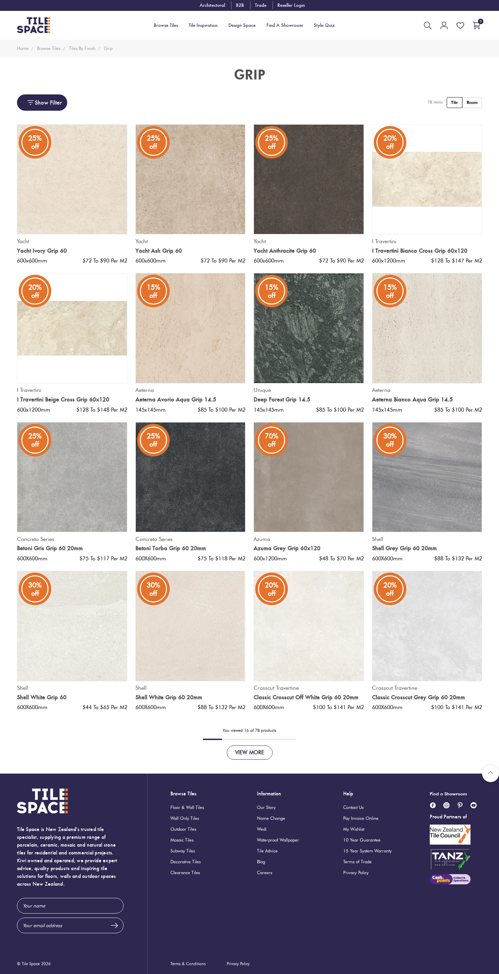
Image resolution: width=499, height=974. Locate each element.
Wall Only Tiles (184, 818)
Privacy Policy (356, 872)
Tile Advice (267, 850)
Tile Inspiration (203, 25)
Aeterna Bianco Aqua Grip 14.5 (412, 399)
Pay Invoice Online (360, 818)
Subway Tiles (182, 850)
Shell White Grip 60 (42, 697)
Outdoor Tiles (183, 829)
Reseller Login (291, 5)
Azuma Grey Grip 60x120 (287, 548)
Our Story (266, 807)
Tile (454, 102)
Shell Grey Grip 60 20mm (404, 548)
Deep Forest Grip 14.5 (282, 399)
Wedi (261, 829)
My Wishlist (353, 829)
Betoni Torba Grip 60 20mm (170, 548)
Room (472, 102)
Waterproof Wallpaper (278, 840)
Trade (260, 5)
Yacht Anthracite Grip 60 (285, 250)
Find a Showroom (448, 793)
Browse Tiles (183, 793)
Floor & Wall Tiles (187, 807)
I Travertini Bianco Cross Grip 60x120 (419, 250)
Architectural (212, 5)
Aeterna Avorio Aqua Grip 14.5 (175, 399)
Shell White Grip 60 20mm (168, 697)
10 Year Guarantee (362, 840)
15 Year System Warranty (367, 850)
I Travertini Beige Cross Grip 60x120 (63, 399)
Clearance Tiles (185, 872)
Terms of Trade (357, 861)
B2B (240, 5)
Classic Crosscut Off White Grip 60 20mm (306, 697)
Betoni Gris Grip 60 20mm (50, 548)
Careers (264, 872)
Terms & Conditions (188, 963)
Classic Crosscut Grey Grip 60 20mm (418, 697)
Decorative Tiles (185, 861)
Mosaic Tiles (181, 840)
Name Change (271, 818)
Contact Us (353, 807)
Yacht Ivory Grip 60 (42, 250)
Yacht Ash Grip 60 (158, 250)
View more (249, 752)
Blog (261, 861)
